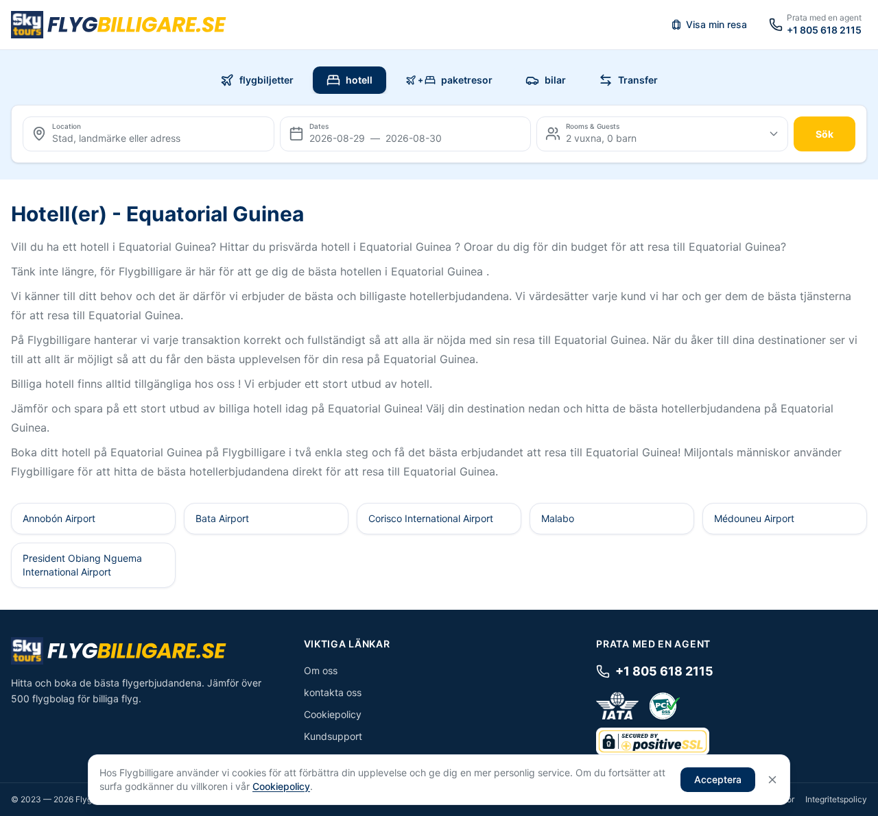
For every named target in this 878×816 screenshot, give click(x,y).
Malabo (557, 518)
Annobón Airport (59, 518)
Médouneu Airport (754, 518)
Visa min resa (716, 24)
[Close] (772, 780)
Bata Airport (222, 518)
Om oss (320, 670)
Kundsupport (333, 736)
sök (824, 134)
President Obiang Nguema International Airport (82, 565)
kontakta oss (332, 692)
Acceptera (717, 779)
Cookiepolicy (332, 714)
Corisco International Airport (430, 518)
